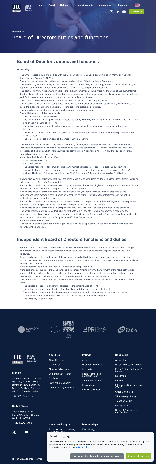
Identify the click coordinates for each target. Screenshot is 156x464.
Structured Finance (91, 380)
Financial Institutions (92, 365)
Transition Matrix (123, 401)
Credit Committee (124, 392)
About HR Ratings (57, 360)
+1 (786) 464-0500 (22, 423)
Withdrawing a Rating (126, 396)
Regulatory (123, 5)
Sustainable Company (60, 383)
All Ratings (87, 360)
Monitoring (120, 376)
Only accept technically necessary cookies (97, 456)
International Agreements (61, 387)
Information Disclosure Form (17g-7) (129, 386)
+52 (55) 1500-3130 (22, 396)
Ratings (64, 5)
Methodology (106, 5)
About (51, 5)
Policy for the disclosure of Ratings (128, 370)
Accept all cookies (138, 456)
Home (41, 5)
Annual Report (122, 360)
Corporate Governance (60, 374)
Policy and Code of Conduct (129, 365)
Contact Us (136, 11)
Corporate (87, 369)
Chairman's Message (59, 369)
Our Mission (54, 365)
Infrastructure (89, 385)
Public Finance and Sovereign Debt (91, 375)
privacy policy (82, 447)
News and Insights (83, 5)
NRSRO (119, 380)
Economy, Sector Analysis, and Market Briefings (62, 430)
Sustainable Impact (91, 390)
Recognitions (121, 405)
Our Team (53, 378)
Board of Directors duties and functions (127, 411)
